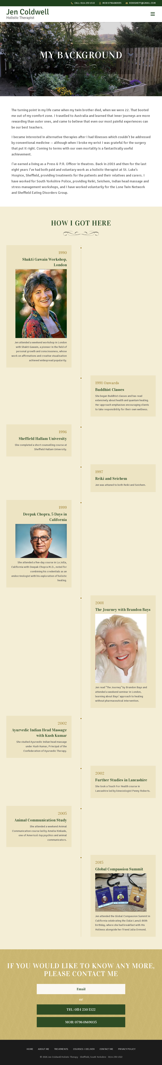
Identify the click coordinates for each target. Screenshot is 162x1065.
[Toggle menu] (153, 14)
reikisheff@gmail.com (142, 3)
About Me (43, 1049)
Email (81, 989)
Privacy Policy (126, 1049)
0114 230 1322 (115, 1057)
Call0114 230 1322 (84, 3)
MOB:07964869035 (81, 1022)
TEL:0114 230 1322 (81, 1009)
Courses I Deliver (84, 1049)
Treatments (61, 1049)
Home (30, 1049)
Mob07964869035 (112, 3)
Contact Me (106, 1049)
